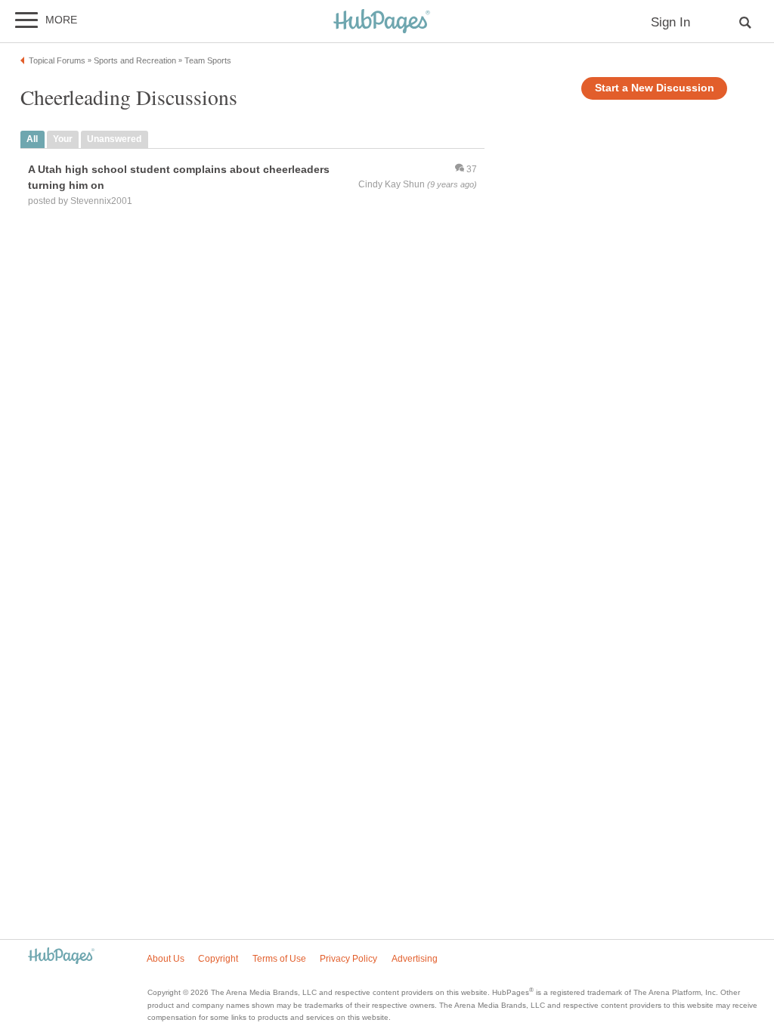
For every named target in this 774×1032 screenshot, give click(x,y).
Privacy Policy (348, 958)
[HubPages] (382, 22)
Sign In (670, 22)
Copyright (218, 958)
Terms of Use (279, 958)
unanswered (114, 139)
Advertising (415, 958)
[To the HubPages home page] (61, 956)
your (63, 139)
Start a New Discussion (654, 88)
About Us (165, 958)
